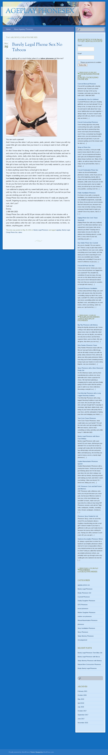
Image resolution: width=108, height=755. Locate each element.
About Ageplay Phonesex (23, 29)
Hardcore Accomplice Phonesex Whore (90, 539)
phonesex (81, 624)
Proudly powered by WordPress (19, 752)
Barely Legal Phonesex (41, 230)
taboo (20, 232)
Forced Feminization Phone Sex (88, 170)
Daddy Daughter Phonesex (86, 600)
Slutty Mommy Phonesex (86, 636)
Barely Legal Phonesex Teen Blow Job (90, 652)
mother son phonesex (85, 616)
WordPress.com (48, 752)
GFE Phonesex (83, 604)
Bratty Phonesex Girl (84, 593)
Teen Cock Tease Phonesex (87, 418)
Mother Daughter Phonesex (86, 612)
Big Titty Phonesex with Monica (88, 325)
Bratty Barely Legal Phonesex (87, 668)
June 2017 (81, 718)
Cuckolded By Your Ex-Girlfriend (88, 99)
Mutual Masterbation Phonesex (87, 620)
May (6, 44)
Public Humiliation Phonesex (87, 193)
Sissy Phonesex (83, 632)
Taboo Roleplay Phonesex (86, 320)
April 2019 (81, 703)
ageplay (58, 230)
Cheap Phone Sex (12, 232)
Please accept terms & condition (90, 62)
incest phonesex (83, 608)
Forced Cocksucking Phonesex (88, 122)
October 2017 (82, 711)
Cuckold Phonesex (87, 572)
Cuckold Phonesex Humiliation (87, 288)
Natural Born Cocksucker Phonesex (89, 664)
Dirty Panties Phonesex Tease (87, 345)
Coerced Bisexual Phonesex (87, 84)
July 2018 (81, 707)
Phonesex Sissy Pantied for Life (88, 516)
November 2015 (83, 722)
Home (8, 29)
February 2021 (82, 691)
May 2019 (81, 699)
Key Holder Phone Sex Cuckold (88, 243)
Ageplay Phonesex (40, 11)
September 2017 (83, 715)
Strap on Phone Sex (84, 147)
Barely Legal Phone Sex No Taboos (37, 47)
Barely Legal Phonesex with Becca (89, 656)
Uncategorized (82, 640)
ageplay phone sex (84, 585)
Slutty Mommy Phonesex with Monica (90, 660)
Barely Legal (66, 230)
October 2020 (82, 695)
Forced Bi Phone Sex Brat (86, 265)
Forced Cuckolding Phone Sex (88, 79)
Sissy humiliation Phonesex (86, 628)
